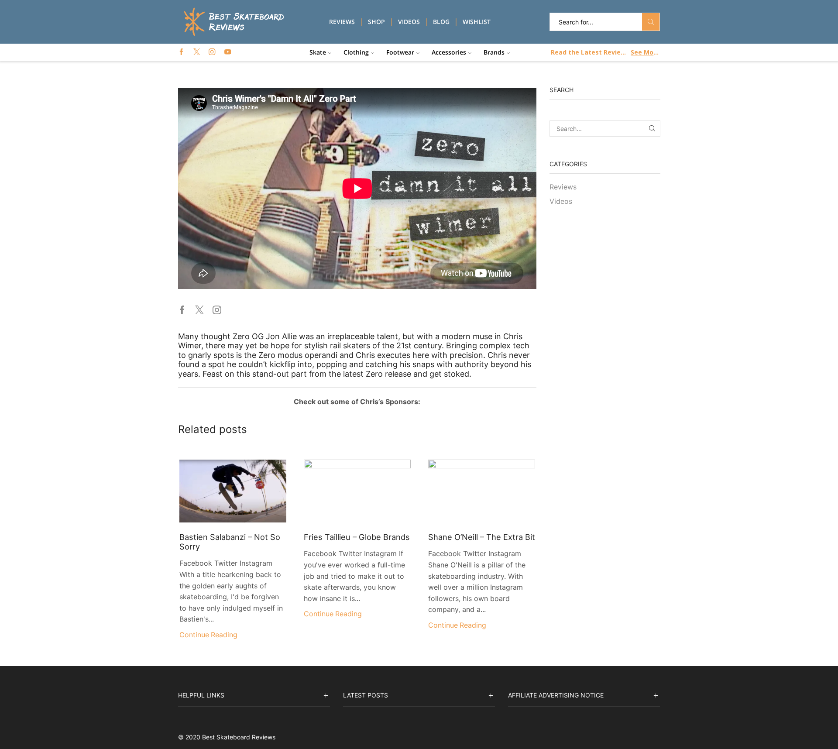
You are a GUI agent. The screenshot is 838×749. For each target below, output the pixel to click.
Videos (409, 21)
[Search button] (650, 22)
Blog (441, 21)
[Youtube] (227, 52)
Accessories (449, 52)
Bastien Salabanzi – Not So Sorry (229, 541)
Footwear (400, 52)
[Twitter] (196, 52)
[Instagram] (212, 52)
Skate (317, 52)
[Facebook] (181, 52)
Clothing (356, 52)
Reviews (342, 21)
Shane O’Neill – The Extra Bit (481, 537)
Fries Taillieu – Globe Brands (357, 537)
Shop (376, 21)
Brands (494, 52)
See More (645, 52)
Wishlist (477, 21)
